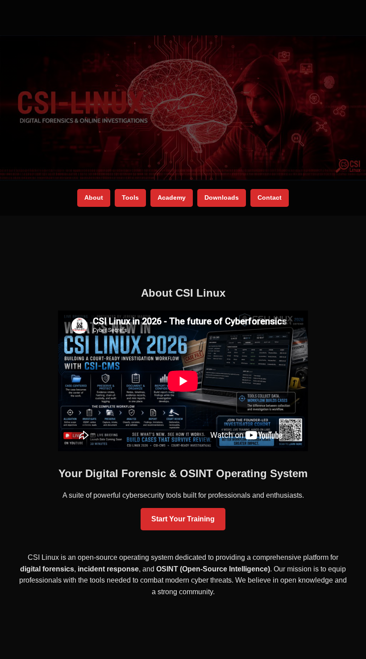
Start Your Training (183, 519)
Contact (270, 197)
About (93, 197)
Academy (172, 197)
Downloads (221, 197)
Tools (130, 197)
